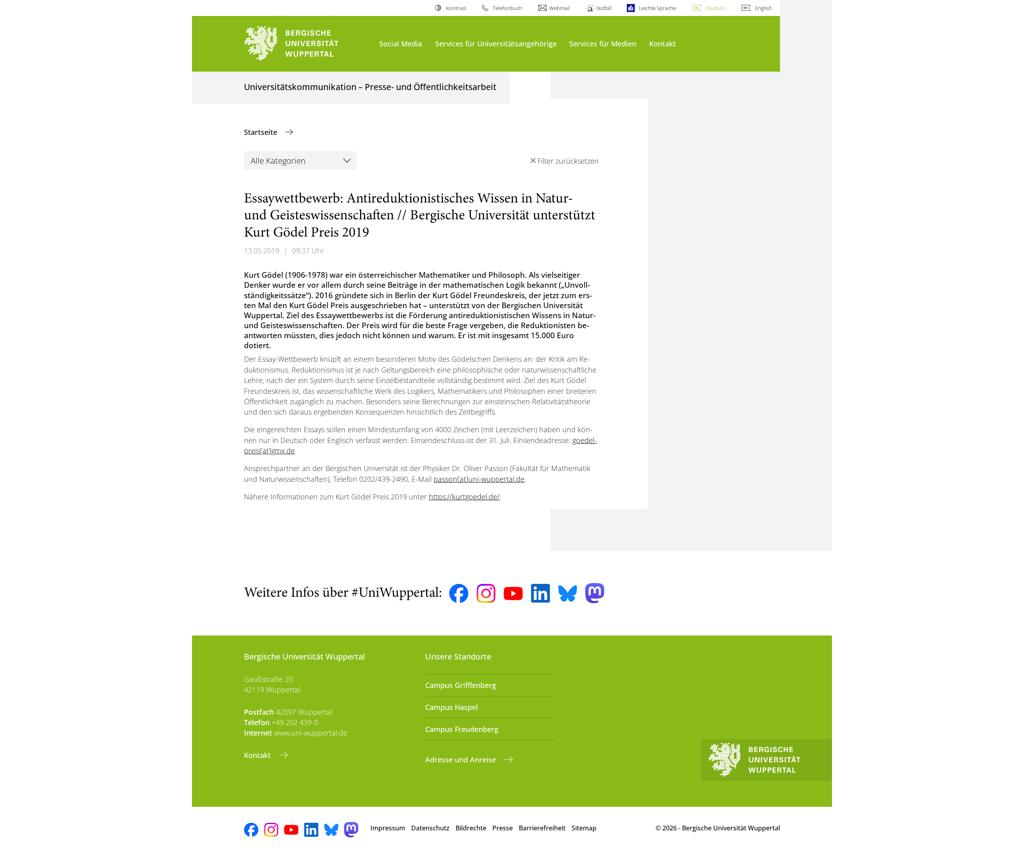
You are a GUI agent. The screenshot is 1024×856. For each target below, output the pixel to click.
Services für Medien (602, 43)
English (763, 8)
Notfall (604, 8)
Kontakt (662, 43)
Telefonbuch (507, 8)
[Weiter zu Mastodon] (594, 593)
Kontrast (456, 8)
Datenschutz (430, 828)
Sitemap (584, 828)
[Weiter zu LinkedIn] (540, 593)
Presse (502, 828)
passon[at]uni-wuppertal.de (479, 479)
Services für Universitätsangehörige (496, 43)
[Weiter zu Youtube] (513, 593)
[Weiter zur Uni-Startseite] (307, 44)
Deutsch (715, 8)
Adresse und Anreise (461, 759)
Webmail (559, 8)
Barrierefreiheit (542, 828)
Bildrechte (471, 828)
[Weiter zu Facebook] (458, 593)
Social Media (400, 43)
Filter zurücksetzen (568, 161)
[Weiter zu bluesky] (567, 593)
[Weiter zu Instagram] (486, 593)
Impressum (387, 828)
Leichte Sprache (657, 8)
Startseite (261, 132)
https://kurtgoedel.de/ (464, 496)
